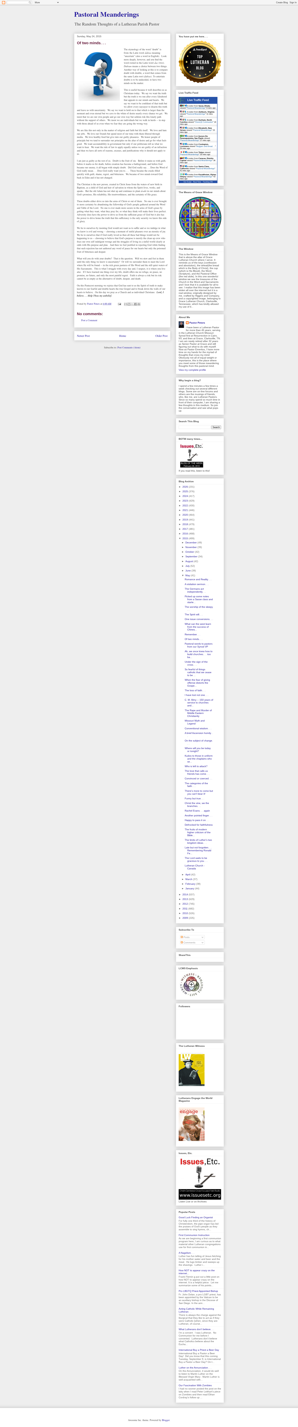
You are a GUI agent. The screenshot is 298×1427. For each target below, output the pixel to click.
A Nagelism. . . (186, 1252)
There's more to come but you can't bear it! (199, 792)
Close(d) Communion (204, 122)
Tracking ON (208, 182)
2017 (185, 529)
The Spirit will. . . (194, 614)
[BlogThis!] (129, 304)
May (188, 575)
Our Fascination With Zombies (195, 1385)
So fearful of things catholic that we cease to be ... (198, 672)
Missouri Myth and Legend (195, 722)
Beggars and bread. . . (205, 146)
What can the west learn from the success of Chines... (198, 627)
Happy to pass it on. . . (197, 820)
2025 (185, 491)
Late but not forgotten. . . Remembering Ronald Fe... (198, 850)
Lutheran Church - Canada (195, 867)
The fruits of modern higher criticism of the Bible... (198, 832)
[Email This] (125, 304)
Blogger (166, 1420)
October (190, 551)
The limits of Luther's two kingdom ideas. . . (198, 841)
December (191, 542)
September (191, 556)
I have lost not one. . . (196, 695)
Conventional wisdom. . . (198, 728)
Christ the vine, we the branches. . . (197, 804)
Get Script (187, 182)
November (191, 547)
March (189, 879)
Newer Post (83, 336)
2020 (185, 514)
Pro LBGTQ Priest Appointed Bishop (198, 1291)
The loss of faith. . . (195, 690)
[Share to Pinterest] (139, 304)
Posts (186, 937)
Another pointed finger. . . (198, 815)
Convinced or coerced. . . (198, 778)
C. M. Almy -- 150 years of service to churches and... (199, 702)
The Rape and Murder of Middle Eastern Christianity (198, 713)
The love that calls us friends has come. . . (197, 772)
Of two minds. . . (193, 639)
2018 (185, 524)
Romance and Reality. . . (198, 579)
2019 (185, 519)
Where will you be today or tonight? (198, 749)
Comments (189, 942)
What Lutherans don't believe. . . (196, 1329)
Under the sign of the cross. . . (196, 663)
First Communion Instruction (194, 1235)
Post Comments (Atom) (129, 347)
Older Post (161, 336)
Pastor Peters (197, 322)
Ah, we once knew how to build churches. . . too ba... (198, 654)
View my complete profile (192, 369)
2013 (185, 899)
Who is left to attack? (196, 766)
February (190, 883)
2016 (185, 533)
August (189, 561)
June (188, 570)
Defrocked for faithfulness (199, 824)
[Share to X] (132, 304)
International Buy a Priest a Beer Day (199, 1350)
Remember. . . (192, 634)
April (188, 874)
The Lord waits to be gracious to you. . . (196, 859)
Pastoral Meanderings (106, 14)
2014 (185, 894)
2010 (185, 913)
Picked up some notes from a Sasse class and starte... (199, 599)
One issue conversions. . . (199, 619)
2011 (185, 908)
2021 (185, 510)
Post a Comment (89, 320)
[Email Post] (119, 303)
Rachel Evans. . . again (197, 810)
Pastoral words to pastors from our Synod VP (198, 645)
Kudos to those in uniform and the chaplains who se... (199, 758)
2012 (185, 903)
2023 (185, 500)
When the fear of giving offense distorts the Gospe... (197, 682)
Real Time (197, 182)
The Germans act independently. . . (195, 590)
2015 (185, 538)
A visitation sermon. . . (197, 584)
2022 (185, 505)
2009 (185, 918)
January (190, 888)
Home (122, 336)
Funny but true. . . (194, 798)
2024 (185, 496)
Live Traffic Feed (198, 100)
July (187, 566)
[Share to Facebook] (135, 304)
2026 (185, 486)
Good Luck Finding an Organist (196, 1217)
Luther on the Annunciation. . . (195, 1367)
